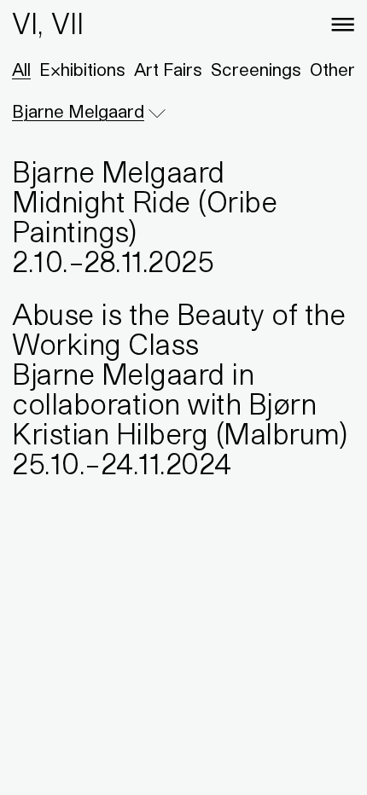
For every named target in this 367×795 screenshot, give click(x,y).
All (21, 70)
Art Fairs (168, 70)
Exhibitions (82, 70)
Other (332, 70)
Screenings (256, 70)
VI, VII (48, 23)
